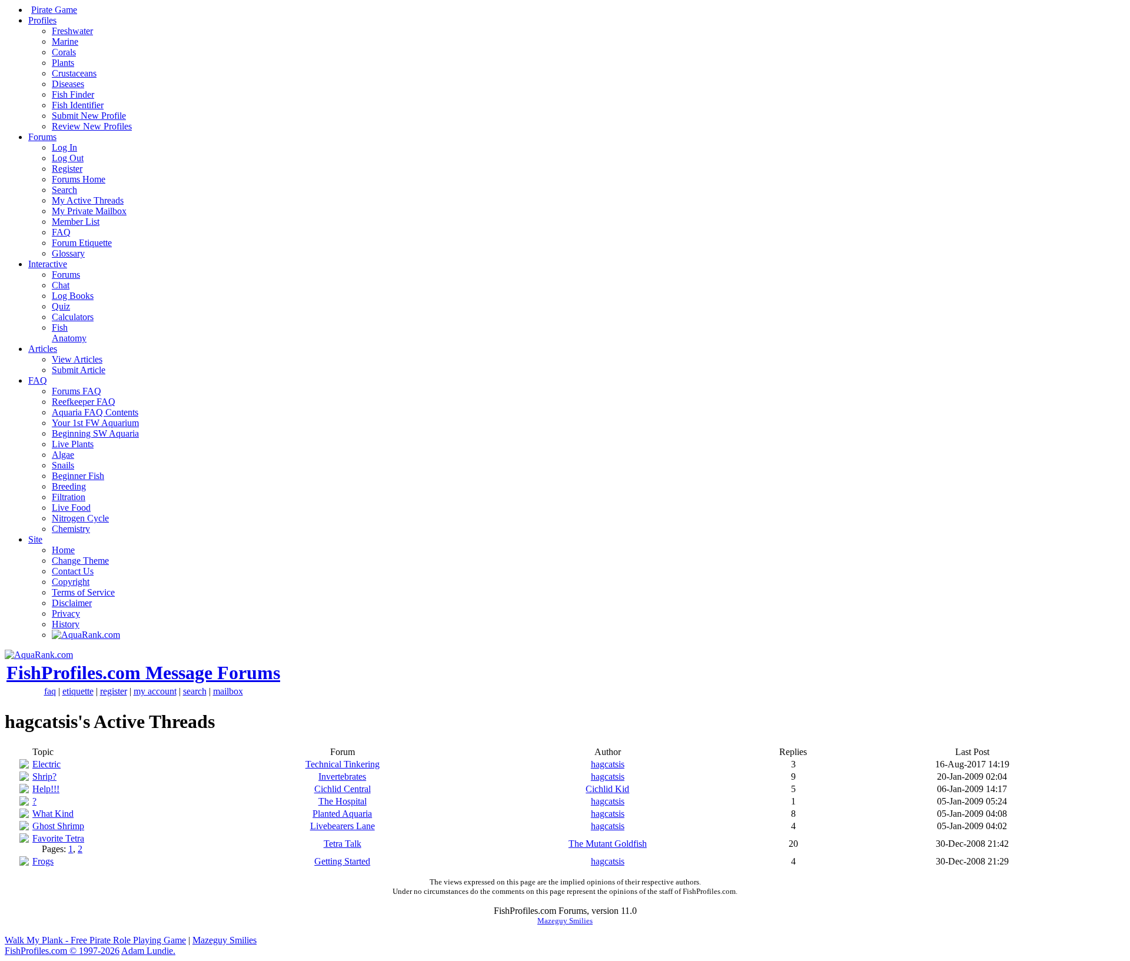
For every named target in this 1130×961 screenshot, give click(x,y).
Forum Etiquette (82, 243)
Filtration (68, 497)
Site (35, 539)
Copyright (70, 582)
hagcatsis (607, 764)
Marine (65, 41)
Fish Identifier (78, 105)
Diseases (68, 84)
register (113, 691)
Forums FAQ (76, 391)
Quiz (61, 306)
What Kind (53, 814)
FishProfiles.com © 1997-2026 (62, 951)
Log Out (68, 158)
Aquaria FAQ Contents (95, 412)
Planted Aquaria (342, 814)
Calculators (73, 317)
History (65, 624)
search (195, 691)
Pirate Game (54, 10)
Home (63, 550)
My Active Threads (88, 200)
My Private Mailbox (89, 211)
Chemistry (71, 529)
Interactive (47, 264)
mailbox (228, 691)
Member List (75, 222)
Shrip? (44, 777)
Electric (46, 764)
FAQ (61, 232)
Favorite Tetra (58, 838)
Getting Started (342, 861)
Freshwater (72, 31)
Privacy (66, 613)
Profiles (42, 20)
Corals (64, 52)
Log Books (73, 296)
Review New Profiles (92, 126)
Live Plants (73, 444)
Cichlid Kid (607, 789)
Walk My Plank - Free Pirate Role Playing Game (95, 940)
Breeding (69, 486)
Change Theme (80, 561)
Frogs (43, 861)
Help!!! (45, 789)
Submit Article (78, 370)
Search (64, 190)
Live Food (71, 508)
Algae (63, 455)
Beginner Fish (78, 476)
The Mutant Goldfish (608, 844)
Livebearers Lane (342, 826)
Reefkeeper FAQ (83, 402)
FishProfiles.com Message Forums (143, 672)
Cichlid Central (342, 789)
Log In (64, 147)
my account (155, 691)
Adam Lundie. (148, 951)
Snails (63, 465)
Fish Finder (73, 94)
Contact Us (73, 571)
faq (50, 691)
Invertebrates (342, 777)
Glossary (68, 253)
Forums (42, 137)
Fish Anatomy (69, 332)
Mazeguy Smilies (565, 920)
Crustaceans (74, 73)
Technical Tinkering (342, 764)
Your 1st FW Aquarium (95, 423)
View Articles (77, 359)
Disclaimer (72, 603)
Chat (60, 285)
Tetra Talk (342, 844)
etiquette (78, 691)
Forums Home (78, 179)
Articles (42, 349)
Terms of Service (83, 592)
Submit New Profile (89, 116)
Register (67, 169)
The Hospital (342, 801)
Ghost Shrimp (58, 826)
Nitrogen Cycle (80, 518)
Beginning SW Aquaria (95, 433)
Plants (63, 63)
